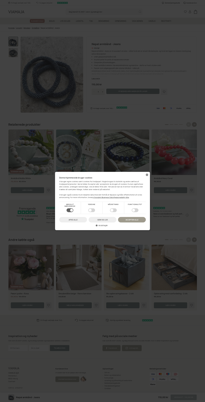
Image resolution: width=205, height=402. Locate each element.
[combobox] (147, 175)
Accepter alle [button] (132, 219)
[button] (102, 226)
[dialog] (102, 201)
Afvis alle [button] (73, 219)
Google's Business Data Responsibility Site (111, 197)
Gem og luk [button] (102, 219)
